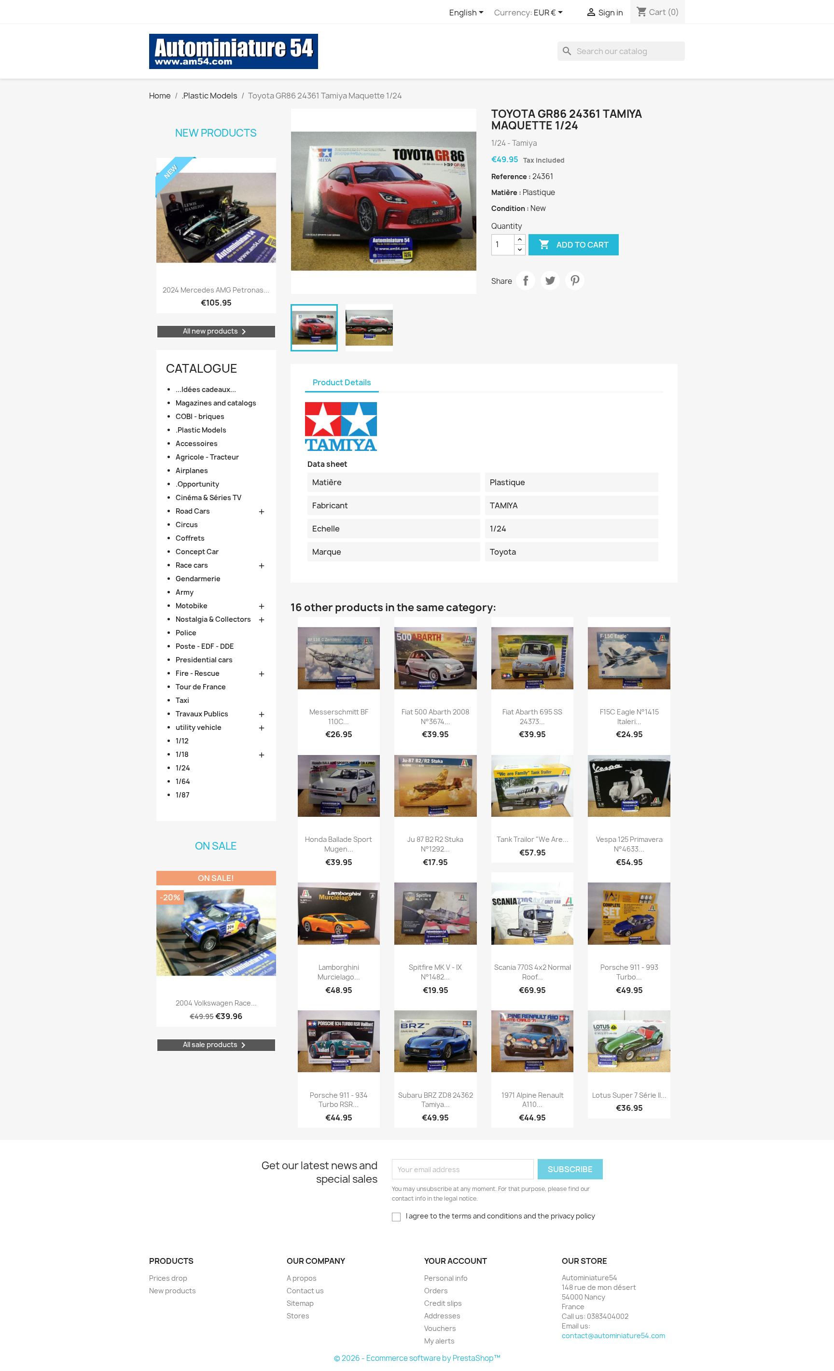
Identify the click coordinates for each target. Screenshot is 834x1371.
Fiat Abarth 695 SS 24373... (532, 716)
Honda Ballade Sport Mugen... (338, 844)
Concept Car (197, 551)
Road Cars (193, 511)
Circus (187, 524)
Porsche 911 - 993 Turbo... (629, 972)
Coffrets (190, 538)
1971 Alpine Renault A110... (532, 1100)
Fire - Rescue (198, 673)
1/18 (182, 754)
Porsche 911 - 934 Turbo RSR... (339, 1100)
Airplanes (192, 470)
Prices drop (168, 1278)
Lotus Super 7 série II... (629, 1095)
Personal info (446, 1278)
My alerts (439, 1340)
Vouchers (440, 1328)
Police (186, 632)
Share (525, 280)
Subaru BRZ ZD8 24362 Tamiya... (435, 1100)
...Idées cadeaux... (206, 389)
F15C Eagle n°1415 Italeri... (629, 716)
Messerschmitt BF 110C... (338, 716)
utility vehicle (199, 727)
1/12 (182, 740)
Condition (509, 208)
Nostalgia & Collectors (213, 619)
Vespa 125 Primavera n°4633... (629, 844)
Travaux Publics (202, 713)
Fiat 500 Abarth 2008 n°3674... (435, 716)
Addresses (442, 1315)
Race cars (192, 565)
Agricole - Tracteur (207, 457)
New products (216, 133)
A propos (302, 1278)
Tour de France (201, 686)
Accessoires (197, 443)
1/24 (183, 767)
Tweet (550, 280)
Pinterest (574, 280)
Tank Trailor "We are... (533, 839)
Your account (455, 1261)
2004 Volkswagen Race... (216, 1002)
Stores (298, 1315)
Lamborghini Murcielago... (339, 972)
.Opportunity (197, 484)
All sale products (216, 1045)
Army (185, 592)
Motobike (192, 605)
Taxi (182, 700)
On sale (216, 846)
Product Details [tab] (342, 382)
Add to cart (574, 244)
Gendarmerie (198, 578)
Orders (436, 1290)
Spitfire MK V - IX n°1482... (435, 972)
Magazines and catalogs (216, 402)
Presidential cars (204, 659)
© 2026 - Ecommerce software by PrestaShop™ (417, 1358)
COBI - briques (200, 416)
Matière (505, 192)
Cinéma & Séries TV (208, 497)
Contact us (305, 1290)
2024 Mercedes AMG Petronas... (216, 289)
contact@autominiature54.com (613, 1335)
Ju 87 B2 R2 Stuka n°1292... (435, 844)
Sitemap (300, 1303)
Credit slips (443, 1303)
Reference (509, 176)
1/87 (183, 794)
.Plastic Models (201, 429)
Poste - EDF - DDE (205, 646)
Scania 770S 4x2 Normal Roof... (532, 972)
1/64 (183, 781)
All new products (216, 331)
